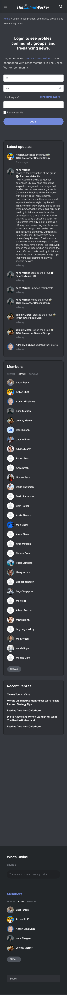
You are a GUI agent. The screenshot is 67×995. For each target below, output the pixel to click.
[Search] (61, 6)
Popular (33, 374)
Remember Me (14, 112)
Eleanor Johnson (25, 581)
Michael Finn (23, 619)
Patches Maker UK (30, 176)
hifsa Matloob (23, 543)
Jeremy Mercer (24, 314)
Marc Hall (21, 600)
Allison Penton (23, 610)
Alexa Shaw (22, 534)
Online (11, 865)
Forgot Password (50, 96)
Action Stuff (22, 154)
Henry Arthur (23, 572)
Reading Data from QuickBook (24, 710)
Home (6, 18)
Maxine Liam (23, 657)
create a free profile (37, 58)
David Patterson (25, 487)
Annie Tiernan (23, 515)
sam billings (22, 648)
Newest (11, 374)
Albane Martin (23, 449)
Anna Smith (22, 468)
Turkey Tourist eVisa (18, 694)
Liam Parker (22, 505)
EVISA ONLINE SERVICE (29, 317)
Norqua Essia (23, 477)
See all (14, 669)
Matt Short (22, 524)
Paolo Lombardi (24, 562)
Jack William (23, 439)
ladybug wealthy (25, 629)
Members (14, 894)
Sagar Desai (22, 382)
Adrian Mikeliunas (25, 344)
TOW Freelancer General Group (33, 157)
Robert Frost (23, 458)
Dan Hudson (23, 430)
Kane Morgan (23, 169)
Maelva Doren (23, 553)
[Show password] (60, 88)
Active (22, 374)
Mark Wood (22, 638)
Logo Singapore (24, 591)
